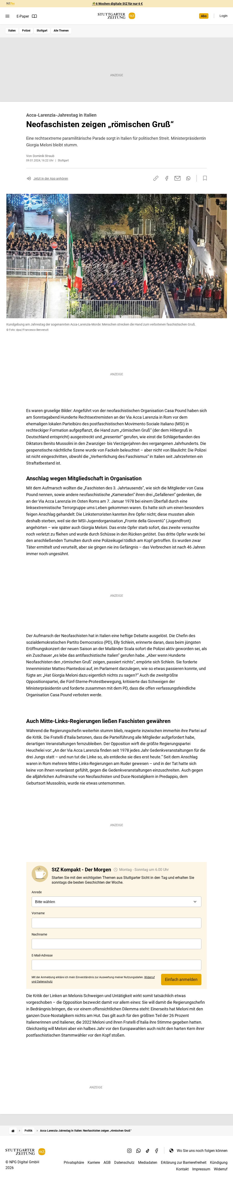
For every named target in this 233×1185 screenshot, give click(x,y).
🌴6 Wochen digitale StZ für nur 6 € (117, 3)
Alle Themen (61, 30)
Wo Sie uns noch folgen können (202, 1150)
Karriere (94, 1162)
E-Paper (23, 16)
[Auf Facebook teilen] (166, 178)
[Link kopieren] (155, 178)
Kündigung (219, 1162)
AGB (107, 1162)
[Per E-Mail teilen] (177, 178)
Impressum (201, 1169)
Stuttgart (42, 30)
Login (224, 16)
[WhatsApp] (138, 1150)
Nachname (39, 934)
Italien (12, 30)
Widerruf (221, 1169)
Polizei (26, 30)
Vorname (38, 913)
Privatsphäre (74, 1162)
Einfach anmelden (181, 979)
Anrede (37, 892)
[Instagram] (129, 1150)
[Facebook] (156, 1150)
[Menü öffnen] (7, 16)
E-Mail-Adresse (42, 955)
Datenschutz (124, 1162)
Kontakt (182, 1169)
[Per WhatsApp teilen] (188, 178)
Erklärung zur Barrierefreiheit (183, 1162)
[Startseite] (13, 1130)
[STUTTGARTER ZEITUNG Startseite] (116, 16)
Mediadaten (147, 1162)
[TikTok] (147, 1150)
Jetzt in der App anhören (50, 178)
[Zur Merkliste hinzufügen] (203, 178)
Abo (204, 16)
